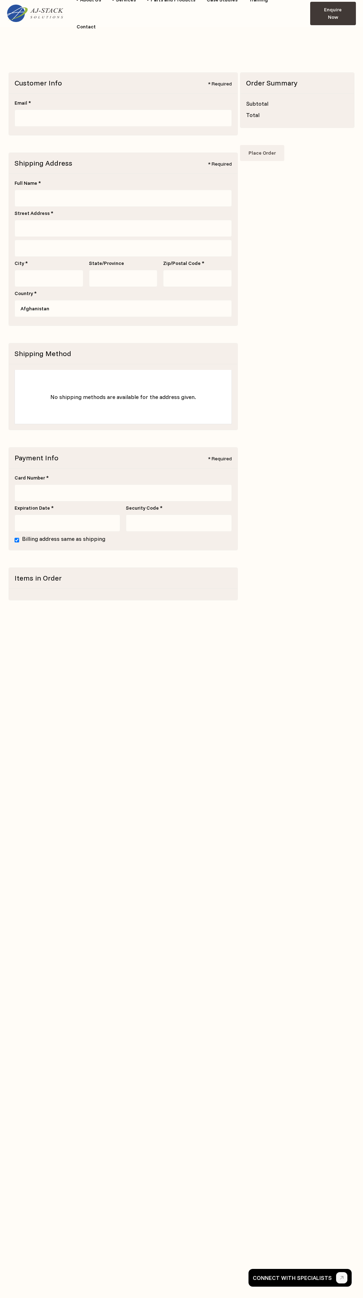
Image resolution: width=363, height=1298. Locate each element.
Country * (26, 293)
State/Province (106, 263)
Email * (23, 103)
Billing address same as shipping (63, 538)
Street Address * (34, 213)
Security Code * (144, 508)
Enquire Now (333, 13)
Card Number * (32, 478)
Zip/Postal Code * (184, 263)
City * (21, 263)
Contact (86, 26)
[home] (35, 13)
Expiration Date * (34, 508)
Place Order (262, 153)
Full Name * (28, 183)
